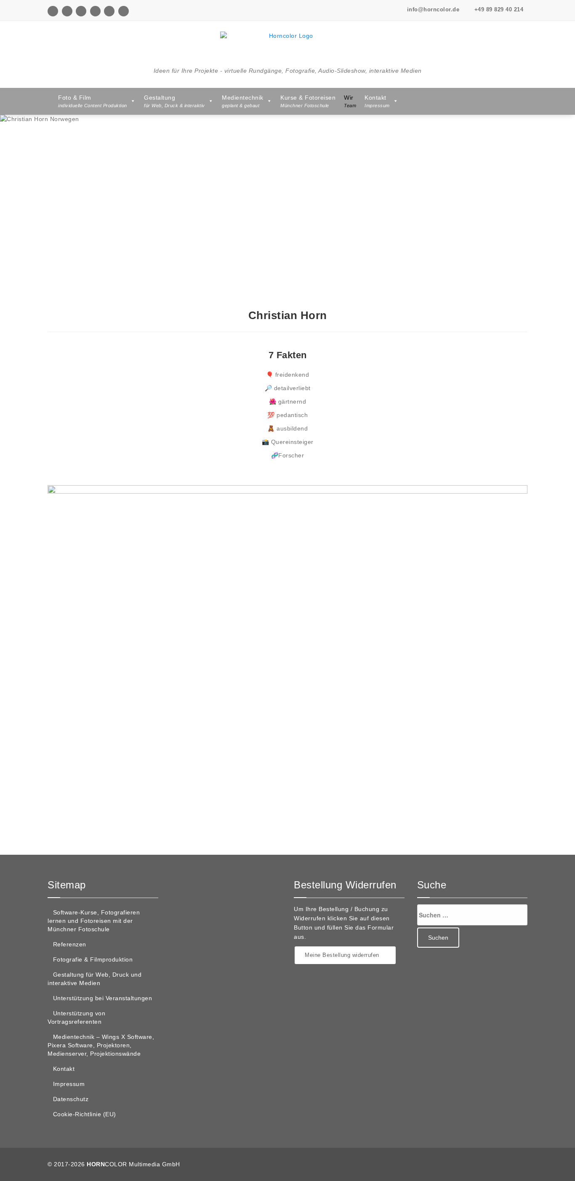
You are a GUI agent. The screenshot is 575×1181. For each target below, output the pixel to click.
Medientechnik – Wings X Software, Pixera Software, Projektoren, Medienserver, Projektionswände (101, 1045)
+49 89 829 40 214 (497, 9)
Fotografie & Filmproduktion (93, 959)
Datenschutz (71, 1099)
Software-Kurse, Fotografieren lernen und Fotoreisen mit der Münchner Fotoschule (94, 921)
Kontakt (64, 1068)
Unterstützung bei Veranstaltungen (102, 998)
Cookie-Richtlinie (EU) (84, 1114)
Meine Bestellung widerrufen (343, 955)
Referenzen (69, 944)
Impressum (69, 1084)
